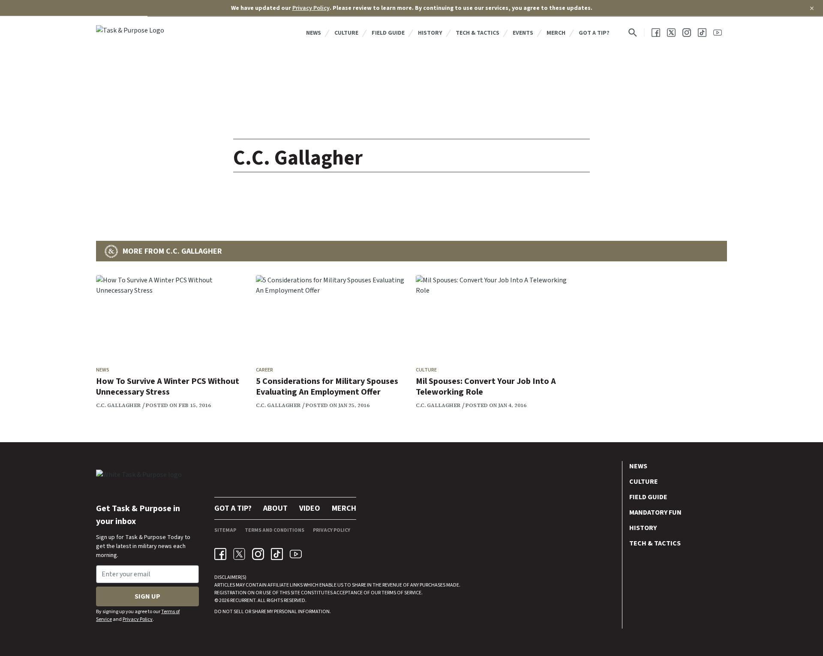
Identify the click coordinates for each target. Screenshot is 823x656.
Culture (346, 33)
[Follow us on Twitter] (671, 32)
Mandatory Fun (655, 512)
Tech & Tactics (477, 33)
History (430, 33)
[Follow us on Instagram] (686, 32)
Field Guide (388, 33)
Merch (556, 33)
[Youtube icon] (296, 554)
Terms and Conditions (274, 530)
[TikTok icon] (277, 554)
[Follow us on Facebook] (656, 32)
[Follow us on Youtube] (717, 32)
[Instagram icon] (258, 554)
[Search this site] (632, 32)
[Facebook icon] (220, 554)
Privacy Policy (311, 8)
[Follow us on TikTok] (702, 32)
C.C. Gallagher (118, 405)
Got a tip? (594, 33)
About (275, 508)
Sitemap (225, 530)
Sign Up (147, 596)
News (313, 33)
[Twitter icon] (239, 554)
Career (264, 370)
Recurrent (242, 600)
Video (309, 508)
